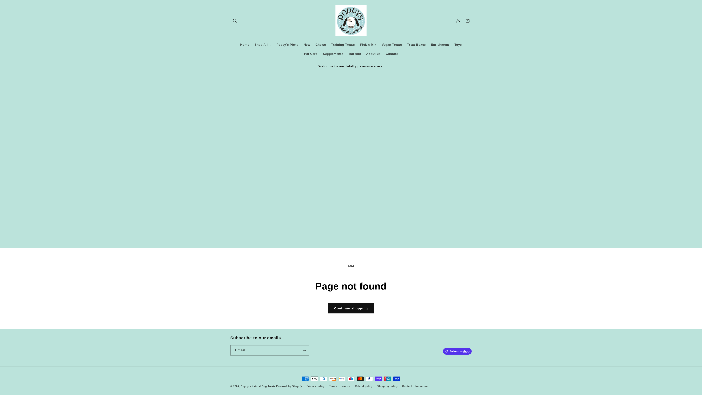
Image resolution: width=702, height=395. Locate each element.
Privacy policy (316, 386)
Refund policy (364, 386)
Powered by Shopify (289, 386)
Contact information (415, 386)
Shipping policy (387, 386)
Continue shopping (351, 308)
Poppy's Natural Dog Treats (258, 386)
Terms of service (339, 386)
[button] (235, 21)
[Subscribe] (304, 350)
